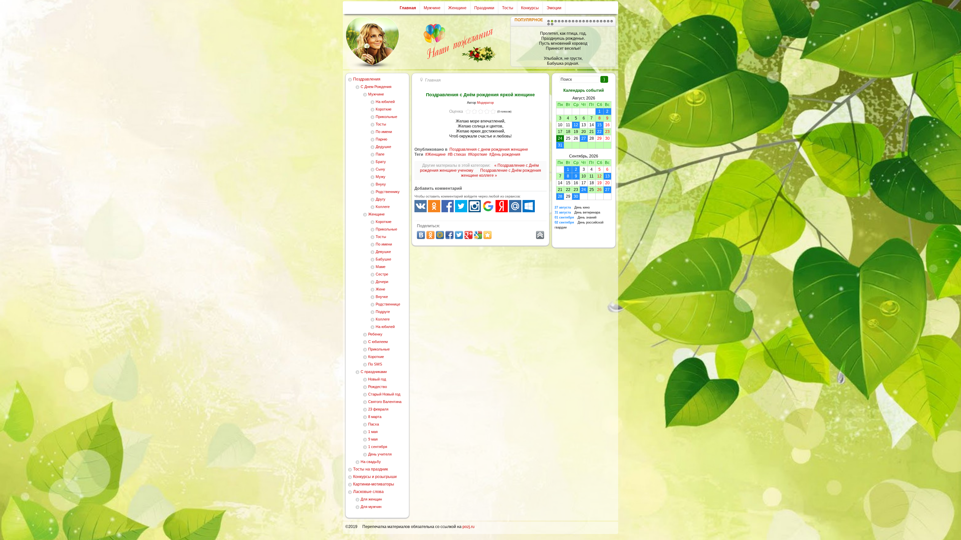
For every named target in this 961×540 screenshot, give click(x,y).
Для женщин (371, 499)
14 (594, 21)
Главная (408, 8)
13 (590, 21)
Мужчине (432, 8)
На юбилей (385, 102)
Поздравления (366, 79)
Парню (381, 139)
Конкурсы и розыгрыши (375, 476)
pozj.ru (468, 526)
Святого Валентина (384, 402)
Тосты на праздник (370, 469)
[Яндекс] (502, 206)
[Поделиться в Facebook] (449, 235)
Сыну (380, 169)
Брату (381, 162)
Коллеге (383, 206)
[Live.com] (529, 206)
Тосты (507, 8)
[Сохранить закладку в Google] (478, 235)
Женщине (457, 8)
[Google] (488, 206)
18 (608, 21)
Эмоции (554, 8)
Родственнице (388, 304)
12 (587, 21)
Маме (380, 266)
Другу (380, 199)
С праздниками (374, 372)
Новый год (377, 379)
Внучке (382, 296)
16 (601, 21)
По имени (384, 132)
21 (552, 24)
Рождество (377, 386)
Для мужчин (371, 506)
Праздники (484, 8)
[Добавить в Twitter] (459, 235)
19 (611, 21)
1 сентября (377, 446)
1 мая (373, 432)
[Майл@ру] (515, 206)
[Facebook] (447, 206)
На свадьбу (371, 462)
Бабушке (383, 259)
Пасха (373, 424)
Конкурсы (530, 8)
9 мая (373, 439)
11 (583, 21)
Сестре (382, 274)
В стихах (458, 154)
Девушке (383, 252)
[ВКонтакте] (420, 206)
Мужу (380, 176)
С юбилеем (378, 342)
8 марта (374, 416)
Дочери (382, 282)
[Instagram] (474, 206)
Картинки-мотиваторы (373, 484)
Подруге (383, 312)
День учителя (380, 454)
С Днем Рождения (376, 86)
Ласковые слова (368, 492)
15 (597, 21)
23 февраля (378, 409)
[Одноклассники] (434, 206)
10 (580, 21)
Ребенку (375, 334)
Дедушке (383, 146)
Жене (380, 289)
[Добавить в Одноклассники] (430, 235)
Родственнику (388, 192)
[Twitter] (461, 206)
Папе (380, 154)
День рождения (506, 154)
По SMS (375, 364)
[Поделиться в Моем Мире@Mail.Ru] (440, 235)
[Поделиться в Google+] (468, 235)
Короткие (383, 109)
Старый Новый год (384, 394)
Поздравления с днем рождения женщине (488, 149)
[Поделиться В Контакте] (421, 235)
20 (548, 24)
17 (604, 21)
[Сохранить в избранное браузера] (488, 235)
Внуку (381, 184)
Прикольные (386, 116)
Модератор (485, 102)
